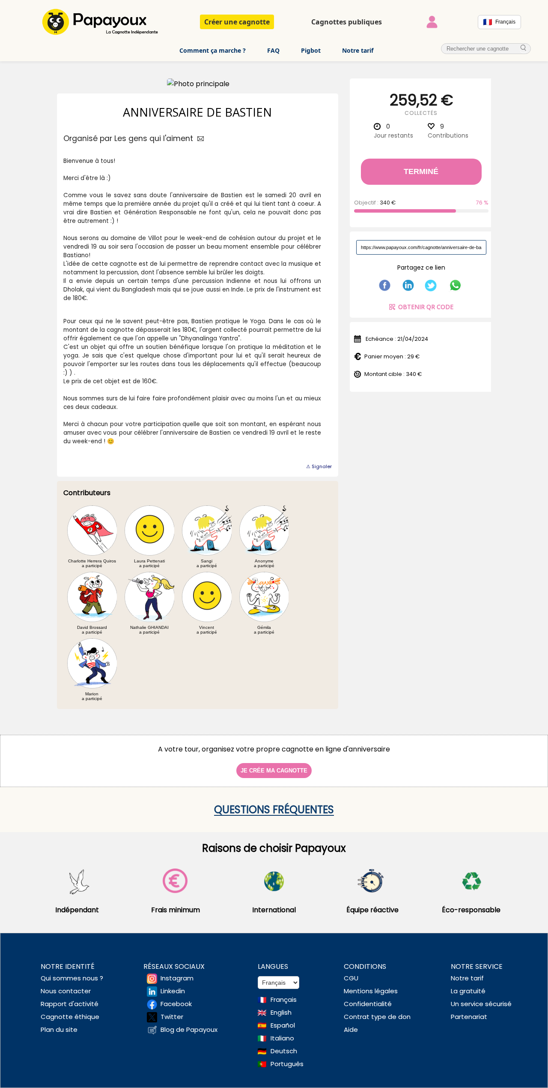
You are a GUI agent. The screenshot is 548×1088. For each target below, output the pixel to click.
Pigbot (311, 50)
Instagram (177, 978)
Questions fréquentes (274, 809)
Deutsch (284, 1050)
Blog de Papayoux (189, 1029)
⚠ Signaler (319, 466)
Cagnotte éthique (70, 1016)
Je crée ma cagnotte (274, 770)
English (281, 1012)
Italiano (282, 1038)
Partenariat (469, 1016)
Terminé (421, 171)
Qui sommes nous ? (72, 978)
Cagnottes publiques (346, 22)
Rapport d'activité (69, 1003)
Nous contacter (66, 990)
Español (283, 1025)
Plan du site (59, 1029)
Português (287, 1063)
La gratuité (468, 990)
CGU (351, 978)
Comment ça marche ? (212, 50)
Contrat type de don (377, 1016)
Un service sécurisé (481, 1003)
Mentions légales (371, 990)
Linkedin (173, 990)
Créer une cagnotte (237, 22)
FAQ (273, 50)
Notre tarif (357, 50)
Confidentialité (368, 1003)
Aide (351, 1029)
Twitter (172, 1016)
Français (284, 999)
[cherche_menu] (523, 48)
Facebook (176, 1003)
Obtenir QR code (425, 307)
